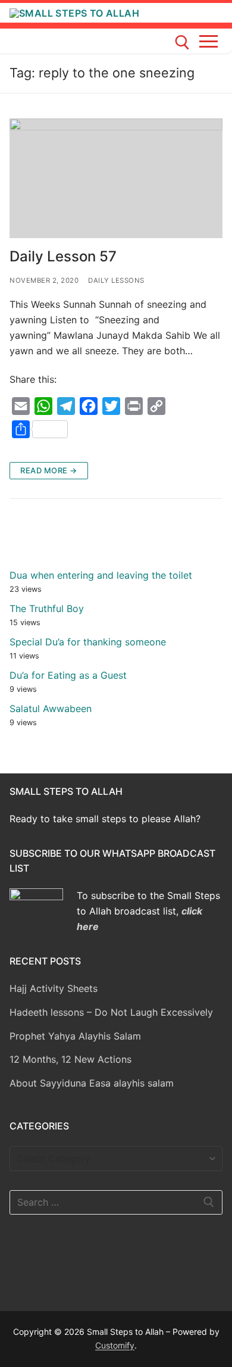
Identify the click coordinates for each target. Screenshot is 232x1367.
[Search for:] (116, 1202)
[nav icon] (210, 41)
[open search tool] (182, 42)
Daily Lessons (116, 280)
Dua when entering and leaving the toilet (101, 575)
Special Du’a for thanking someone (88, 642)
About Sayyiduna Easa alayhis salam (92, 1083)
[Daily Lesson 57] (116, 178)
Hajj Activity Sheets (54, 988)
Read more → (48, 470)
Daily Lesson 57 (63, 256)
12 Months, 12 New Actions (70, 1059)
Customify (114, 1345)
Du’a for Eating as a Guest (68, 675)
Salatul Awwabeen (51, 708)
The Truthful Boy (47, 608)
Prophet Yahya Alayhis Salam (75, 1036)
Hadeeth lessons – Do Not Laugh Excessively (111, 1012)
